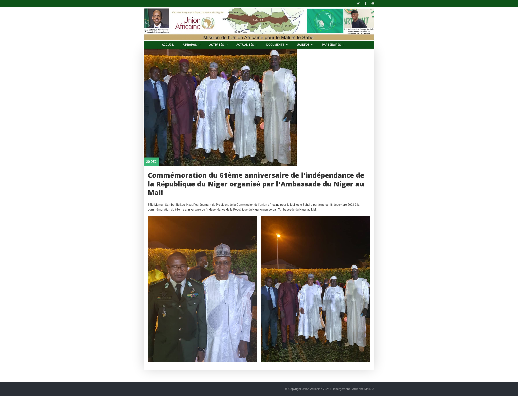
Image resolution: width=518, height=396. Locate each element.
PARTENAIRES (332, 44)
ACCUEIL (168, 44)
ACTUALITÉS (245, 44)
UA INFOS (303, 44)
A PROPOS (190, 44)
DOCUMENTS (275, 44)
